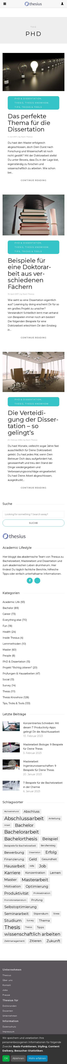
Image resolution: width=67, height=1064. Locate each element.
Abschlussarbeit (24, 818)
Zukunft (53, 941)
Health (7, 631)
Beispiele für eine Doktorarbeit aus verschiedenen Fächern (29, 273)
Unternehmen (10, 1015)
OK (6, 1058)
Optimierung (37, 886)
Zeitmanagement (14, 941)
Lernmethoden (12, 643)
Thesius (28, 927)
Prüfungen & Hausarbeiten (19, 673)
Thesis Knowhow (37, 103)
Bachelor (8, 608)
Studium (13, 920)
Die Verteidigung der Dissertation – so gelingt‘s (33, 422)
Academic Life (11, 602)
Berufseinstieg (48, 845)
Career (6, 613)
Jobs (5, 990)
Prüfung (37, 900)
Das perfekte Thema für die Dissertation (29, 123)
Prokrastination (42, 893)
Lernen (55, 873)
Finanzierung (14, 859)
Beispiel (50, 838)
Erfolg (51, 852)
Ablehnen (18, 1058)
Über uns (8, 980)
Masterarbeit (35, 879)
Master (7, 649)
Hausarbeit (14, 866)
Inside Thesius (11, 637)
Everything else (12, 619)
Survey (7, 685)
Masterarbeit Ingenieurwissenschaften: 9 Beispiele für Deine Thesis (39, 766)
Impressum (8, 1031)
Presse (6, 995)
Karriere (12, 872)
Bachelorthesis (20, 838)
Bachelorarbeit (21, 832)
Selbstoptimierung (20, 907)
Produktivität (16, 893)
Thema (44, 920)
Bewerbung (14, 852)
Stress (56, 913)
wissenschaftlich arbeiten (32, 934)
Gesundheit (49, 859)
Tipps (40, 927)
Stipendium (41, 913)
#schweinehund (11, 811)
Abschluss (32, 811)
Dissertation (34, 852)
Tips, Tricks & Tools (28, 107)
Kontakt (7, 985)
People (7, 655)
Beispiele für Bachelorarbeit (20, 845)
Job (42, 866)
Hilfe (32, 866)
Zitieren (36, 941)
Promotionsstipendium (15, 900)
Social (6, 679)
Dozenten (8, 1010)
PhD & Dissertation (28, 98)
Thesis (19, 103)
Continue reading (33, 180)
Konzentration (35, 872)
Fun (5, 625)
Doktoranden (10, 1005)
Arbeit (7, 825)
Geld (33, 859)
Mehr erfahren (37, 1058)
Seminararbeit (16, 914)
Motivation (12, 886)
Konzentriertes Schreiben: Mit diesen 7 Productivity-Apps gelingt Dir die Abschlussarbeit (41, 727)
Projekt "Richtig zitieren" (17, 667)
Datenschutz (9, 1026)
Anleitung (54, 818)
